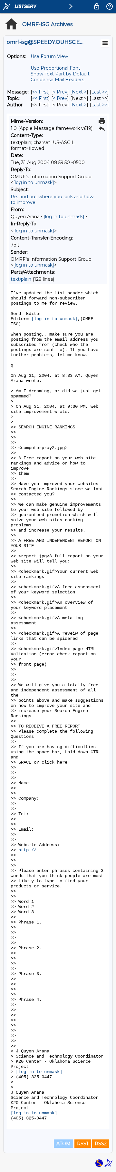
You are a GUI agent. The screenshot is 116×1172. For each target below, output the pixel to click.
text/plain (21, 279)
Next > (79, 92)
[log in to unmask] (33, 182)
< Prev (60, 92)
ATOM (63, 1144)
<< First (40, 92)
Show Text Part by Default (60, 74)
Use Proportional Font (55, 68)
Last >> (99, 92)
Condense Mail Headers (57, 80)
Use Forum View (49, 56)
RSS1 (82, 1144)
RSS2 (101, 1144)
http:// (27, 850)
